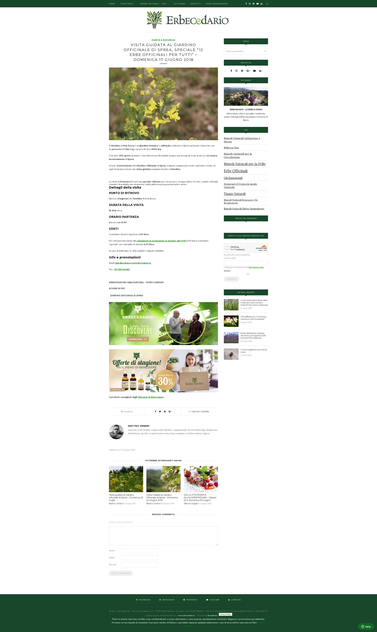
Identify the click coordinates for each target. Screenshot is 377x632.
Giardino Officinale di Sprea (126, 295)
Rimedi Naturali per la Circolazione (238, 155)
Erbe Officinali (236, 171)
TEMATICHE (126, 4)
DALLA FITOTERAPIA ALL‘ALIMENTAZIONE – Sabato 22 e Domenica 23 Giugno (200, 498)
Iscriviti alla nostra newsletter (237, 255)
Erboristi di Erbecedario (151, 397)
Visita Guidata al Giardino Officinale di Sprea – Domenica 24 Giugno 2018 (162, 498)
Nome (112, 550)
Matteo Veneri (200, 411)
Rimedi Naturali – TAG (153, 4)
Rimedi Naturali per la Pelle (245, 164)
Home (112, 4)
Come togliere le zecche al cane (254, 350)
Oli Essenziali (233, 178)
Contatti (195, 4)
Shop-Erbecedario (217, 4)
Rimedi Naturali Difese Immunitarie (244, 208)
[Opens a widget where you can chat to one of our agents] (366, 627)
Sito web (112, 564)
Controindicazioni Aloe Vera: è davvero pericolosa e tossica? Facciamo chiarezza (254, 302)
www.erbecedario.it (186, 615)
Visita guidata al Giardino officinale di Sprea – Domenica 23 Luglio (126, 498)
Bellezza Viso (231, 147)
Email (112, 557)
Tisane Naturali (235, 194)
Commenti (127, 411)
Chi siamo (179, 4)
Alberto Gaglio (191, 503)
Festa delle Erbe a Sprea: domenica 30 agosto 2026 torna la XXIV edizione (253, 335)
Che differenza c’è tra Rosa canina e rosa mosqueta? (253, 317)
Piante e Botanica (163, 40)
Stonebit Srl (212, 615)
